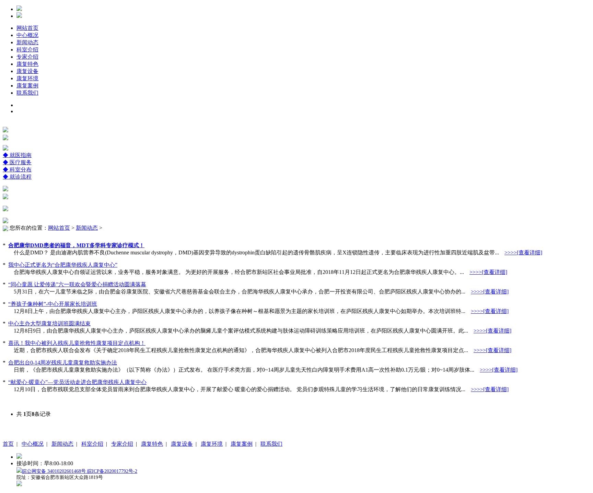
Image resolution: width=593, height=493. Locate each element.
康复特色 (27, 64)
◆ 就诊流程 (17, 177)
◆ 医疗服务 (17, 162)
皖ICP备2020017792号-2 (112, 471)
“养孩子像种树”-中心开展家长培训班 (52, 304)
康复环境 (27, 78)
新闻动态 (27, 42)
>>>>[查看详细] (523, 252)
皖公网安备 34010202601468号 (54, 471)
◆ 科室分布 (17, 169)
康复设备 (27, 71)
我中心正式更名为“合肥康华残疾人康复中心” (62, 265)
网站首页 (27, 28)
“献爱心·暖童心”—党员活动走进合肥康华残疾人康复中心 (77, 382)
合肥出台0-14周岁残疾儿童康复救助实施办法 (62, 362)
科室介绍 (27, 49)
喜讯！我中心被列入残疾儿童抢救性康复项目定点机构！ (77, 343)
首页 (8, 444)
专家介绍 (27, 57)
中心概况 (27, 35)
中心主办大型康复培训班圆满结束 (49, 323)
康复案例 (27, 85)
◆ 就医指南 (17, 155)
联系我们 (27, 93)
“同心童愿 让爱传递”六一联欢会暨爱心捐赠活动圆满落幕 (77, 284)
